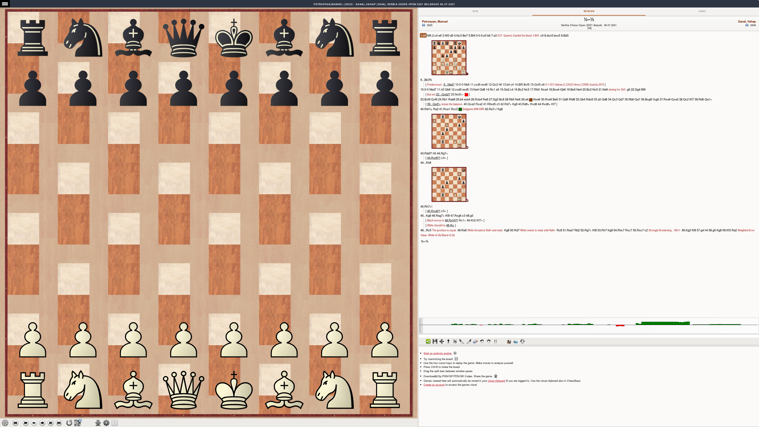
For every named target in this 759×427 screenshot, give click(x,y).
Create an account (434, 384)
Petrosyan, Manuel (435, 21)
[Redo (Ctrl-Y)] (488, 341)
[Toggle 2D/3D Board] (77, 422)
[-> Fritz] (522, 341)
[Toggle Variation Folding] (441, 341)
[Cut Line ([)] (462, 341)
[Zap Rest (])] (468, 341)
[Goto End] (50, 423)
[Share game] (428, 341)
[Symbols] (495, 341)
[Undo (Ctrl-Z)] (482, 341)
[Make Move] (42, 423)
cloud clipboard (496, 381)
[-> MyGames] (515, 341)
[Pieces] (106, 423)
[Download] (98, 423)
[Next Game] (59, 423)
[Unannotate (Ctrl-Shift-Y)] (475, 341)
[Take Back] (34, 423)
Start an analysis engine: (438, 353)
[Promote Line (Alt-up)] (448, 341)
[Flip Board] (69, 423)
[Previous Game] (15, 423)
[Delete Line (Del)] (455, 341)
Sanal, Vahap (747, 21)
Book (476, 11)
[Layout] (114, 423)
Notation (589, 11)
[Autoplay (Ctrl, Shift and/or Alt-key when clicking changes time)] (26, 423)
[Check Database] (509, 341)
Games (702, 11)
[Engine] (5, 423)
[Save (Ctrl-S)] (435, 341)
